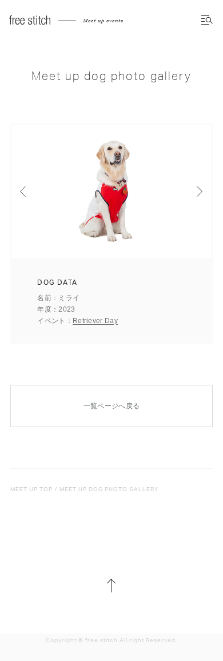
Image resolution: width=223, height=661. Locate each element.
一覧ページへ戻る (111, 406)
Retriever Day (95, 321)
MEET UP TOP (31, 489)
